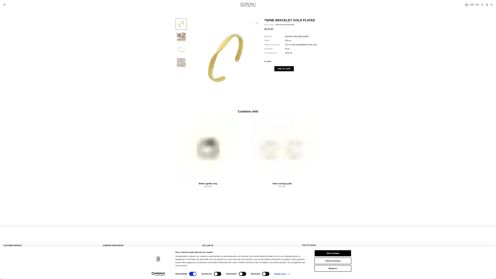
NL (477, 5)
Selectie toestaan (333, 261)
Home (266, 25)
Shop (272, 25)
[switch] (217, 274)
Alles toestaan (333, 253)
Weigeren (333, 268)
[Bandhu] (248, 5)
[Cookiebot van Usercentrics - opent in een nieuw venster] (158, 274)
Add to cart (284, 69)
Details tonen (280, 274)
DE (472, 5)
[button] (225, 58)
